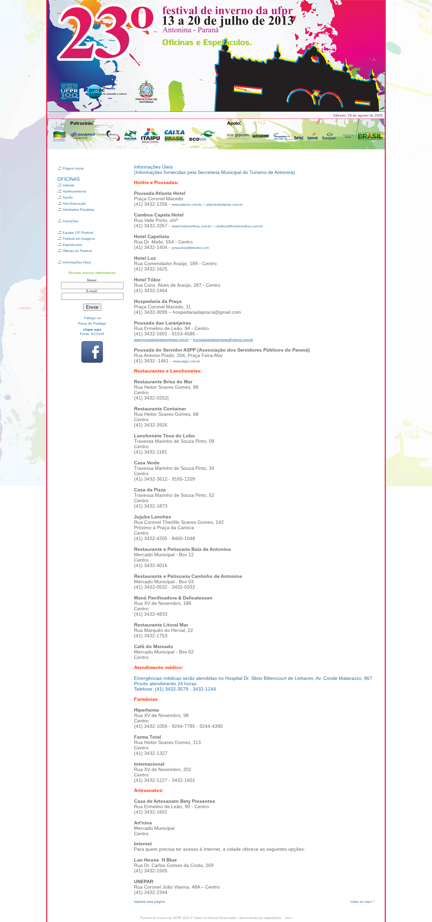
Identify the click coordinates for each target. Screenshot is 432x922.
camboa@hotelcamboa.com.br (239, 226)
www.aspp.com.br (186, 361)
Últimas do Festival (77, 251)
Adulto (68, 197)
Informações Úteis (77, 262)
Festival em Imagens (79, 238)
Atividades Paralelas (78, 209)
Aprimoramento (74, 191)
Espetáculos (72, 245)
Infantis (68, 185)
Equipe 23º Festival (78, 232)
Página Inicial (73, 168)
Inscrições (70, 221)
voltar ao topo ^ (362, 901)
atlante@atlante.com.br (224, 204)
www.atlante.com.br (187, 204)
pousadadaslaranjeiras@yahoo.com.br (223, 339)
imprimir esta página (149, 901)
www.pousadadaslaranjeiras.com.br (161, 339)
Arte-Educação (74, 203)
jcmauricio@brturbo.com (190, 248)
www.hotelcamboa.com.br (191, 226)
